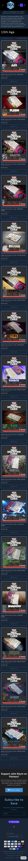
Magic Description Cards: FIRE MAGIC (12, 345)
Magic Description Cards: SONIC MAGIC (13, 661)
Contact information (9, 857)
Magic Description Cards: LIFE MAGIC (12, 434)
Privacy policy (20, 853)
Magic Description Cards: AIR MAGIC (12, 74)
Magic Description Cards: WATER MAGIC (13, 751)
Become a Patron (15, 790)
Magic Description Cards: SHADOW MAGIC (12, 616)
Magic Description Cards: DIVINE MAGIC (13, 255)
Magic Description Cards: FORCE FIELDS (13, 389)
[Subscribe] (23, 813)
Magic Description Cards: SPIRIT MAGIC (13, 706)
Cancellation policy (20, 857)
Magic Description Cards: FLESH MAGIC (13, 119)
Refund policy (12, 853)
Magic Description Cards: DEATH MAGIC (13, 164)
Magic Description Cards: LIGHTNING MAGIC (12, 525)
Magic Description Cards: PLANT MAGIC (13, 570)
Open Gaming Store (10, 851)
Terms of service (10, 855)
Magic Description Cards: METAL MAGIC (13, 479)
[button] (2, 5)
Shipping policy (19, 855)
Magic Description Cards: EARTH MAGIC (13, 300)
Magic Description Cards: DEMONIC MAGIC (12, 209)
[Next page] (17, 765)
